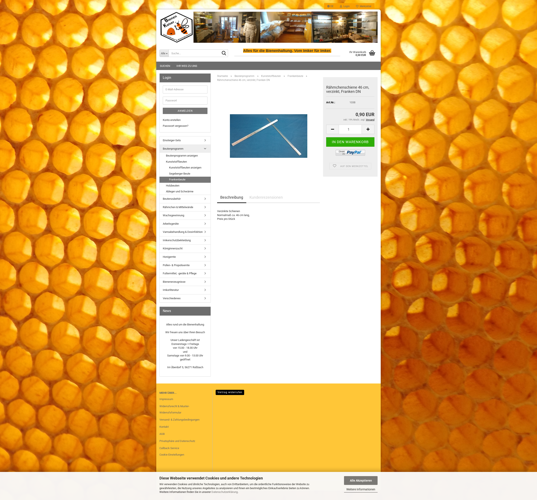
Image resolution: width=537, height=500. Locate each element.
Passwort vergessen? (175, 125)
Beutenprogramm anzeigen (182, 155)
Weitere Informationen (360, 489)
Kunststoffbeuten (176, 161)
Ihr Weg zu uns (186, 65)
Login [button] (346, 6)
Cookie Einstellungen (171, 454)
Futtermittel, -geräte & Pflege (180, 273)
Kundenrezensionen (266, 197)
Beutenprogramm (173, 148)
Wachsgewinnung (173, 215)
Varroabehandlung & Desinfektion (183, 231)
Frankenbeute (177, 179)
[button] (330, 6)
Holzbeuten (172, 185)
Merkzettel (364, 6)
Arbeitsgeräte (171, 223)
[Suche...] (224, 53)
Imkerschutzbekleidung (177, 240)
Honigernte (169, 256)
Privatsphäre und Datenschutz (177, 441)
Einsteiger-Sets (172, 140)
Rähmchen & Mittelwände (178, 207)
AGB (162, 433)
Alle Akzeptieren (361, 480)
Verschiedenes (172, 298)
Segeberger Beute (179, 173)
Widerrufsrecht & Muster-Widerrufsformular (174, 409)
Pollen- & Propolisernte (176, 265)
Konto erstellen (172, 120)
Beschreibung (231, 197)
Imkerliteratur (171, 289)
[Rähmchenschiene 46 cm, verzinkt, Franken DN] (268, 132)
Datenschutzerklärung (224, 492)
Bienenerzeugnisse (174, 281)
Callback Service (169, 448)
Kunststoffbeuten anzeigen (185, 167)
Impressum (166, 399)
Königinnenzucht (172, 248)
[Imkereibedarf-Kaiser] (268, 27)
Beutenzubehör (172, 198)
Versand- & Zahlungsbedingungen (179, 419)
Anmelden (185, 110)
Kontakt (164, 426)
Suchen (165, 65)
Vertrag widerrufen (230, 392)
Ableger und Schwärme (179, 191)
